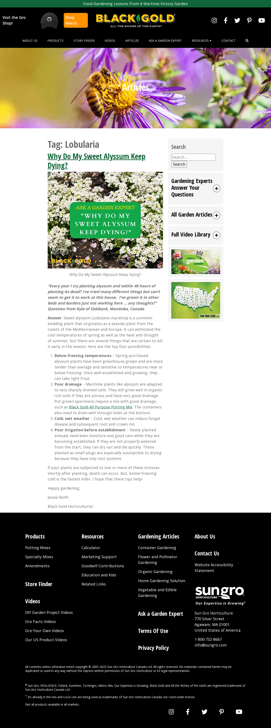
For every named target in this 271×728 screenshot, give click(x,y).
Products (55, 41)
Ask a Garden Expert (165, 41)
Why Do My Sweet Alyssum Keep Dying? (96, 160)
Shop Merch (71, 20)
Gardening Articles (158, 536)
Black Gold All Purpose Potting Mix (100, 407)
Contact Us (207, 553)
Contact (228, 41)
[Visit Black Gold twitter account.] (237, 20)
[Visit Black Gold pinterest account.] (249, 20)
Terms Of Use (153, 631)
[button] (247, 40)
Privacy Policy (153, 648)
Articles (132, 41)
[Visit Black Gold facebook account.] (225, 20)
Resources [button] (201, 41)
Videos (110, 41)
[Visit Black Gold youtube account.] (261, 20)
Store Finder (84, 41)
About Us (29, 41)
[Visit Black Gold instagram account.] (214, 20)
